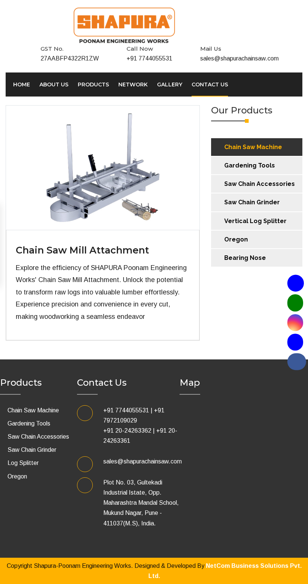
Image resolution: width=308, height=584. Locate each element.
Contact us (210, 84)
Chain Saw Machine (253, 147)
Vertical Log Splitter (255, 221)
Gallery (169, 84)
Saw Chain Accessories (259, 183)
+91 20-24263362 (127, 430)
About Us (53, 84)
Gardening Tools (249, 165)
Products (93, 84)
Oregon (236, 239)
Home (21, 84)
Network (133, 84)
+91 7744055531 (149, 58)
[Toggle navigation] (248, 7)
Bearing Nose (245, 257)
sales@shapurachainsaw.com (239, 58)
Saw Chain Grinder (252, 202)
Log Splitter (23, 463)
